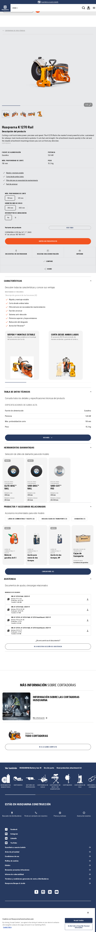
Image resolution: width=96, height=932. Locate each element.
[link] (48, 1)
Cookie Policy (7, 927)
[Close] (88, 912)
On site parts (49, 768)
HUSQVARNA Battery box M (30, 768)
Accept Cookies (79, 920)
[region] (47, 920)
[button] (48, 646)
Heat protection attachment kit (69, 768)
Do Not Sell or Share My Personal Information (79, 927)
